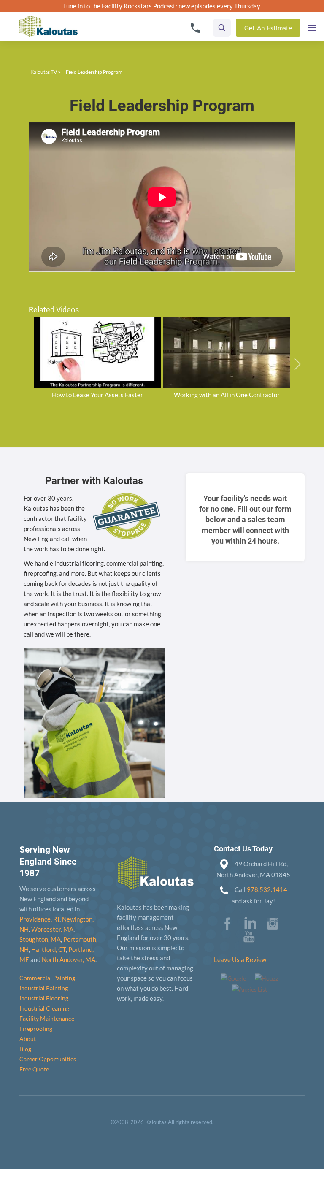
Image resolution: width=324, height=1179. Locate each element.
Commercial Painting (47, 977)
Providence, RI (39, 919)
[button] (312, 25)
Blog (25, 1048)
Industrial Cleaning (44, 1008)
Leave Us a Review (240, 959)
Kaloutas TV (43, 72)
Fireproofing (35, 1028)
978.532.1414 (267, 889)
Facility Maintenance (46, 1018)
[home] (48, 20)
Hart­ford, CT (48, 949)
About (27, 1038)
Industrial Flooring (43, 998)
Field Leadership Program (94, 72)
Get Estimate (268, 28)
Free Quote (34, 1069)
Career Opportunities (47, 1058)
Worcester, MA (52, 929)
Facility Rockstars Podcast (139, 6)
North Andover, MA (68, 959)
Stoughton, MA (40, 939)
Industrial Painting (43, 988)
